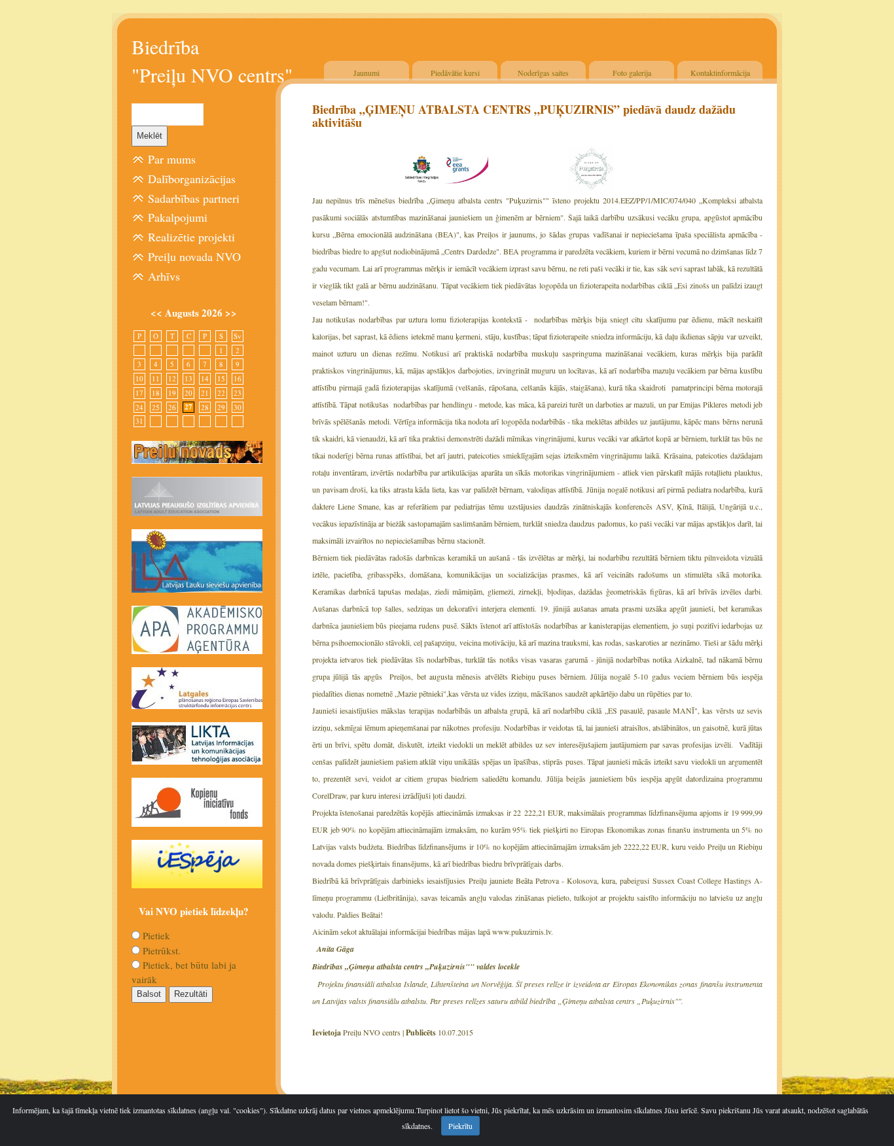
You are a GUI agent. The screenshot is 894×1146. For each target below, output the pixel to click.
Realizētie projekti (191, 237)
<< (158, 312)
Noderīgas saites (543, 72)
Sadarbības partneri (194, 198)
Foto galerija (632, 72)
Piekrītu (460, 1125)
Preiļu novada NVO (194, 256)
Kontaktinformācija (720, 72)
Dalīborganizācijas (192, 178)
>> (231, 312)
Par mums (172, 159)
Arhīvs (164, 276)
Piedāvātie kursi (455, 72)
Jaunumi (366, 72)
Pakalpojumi (177, 217)
